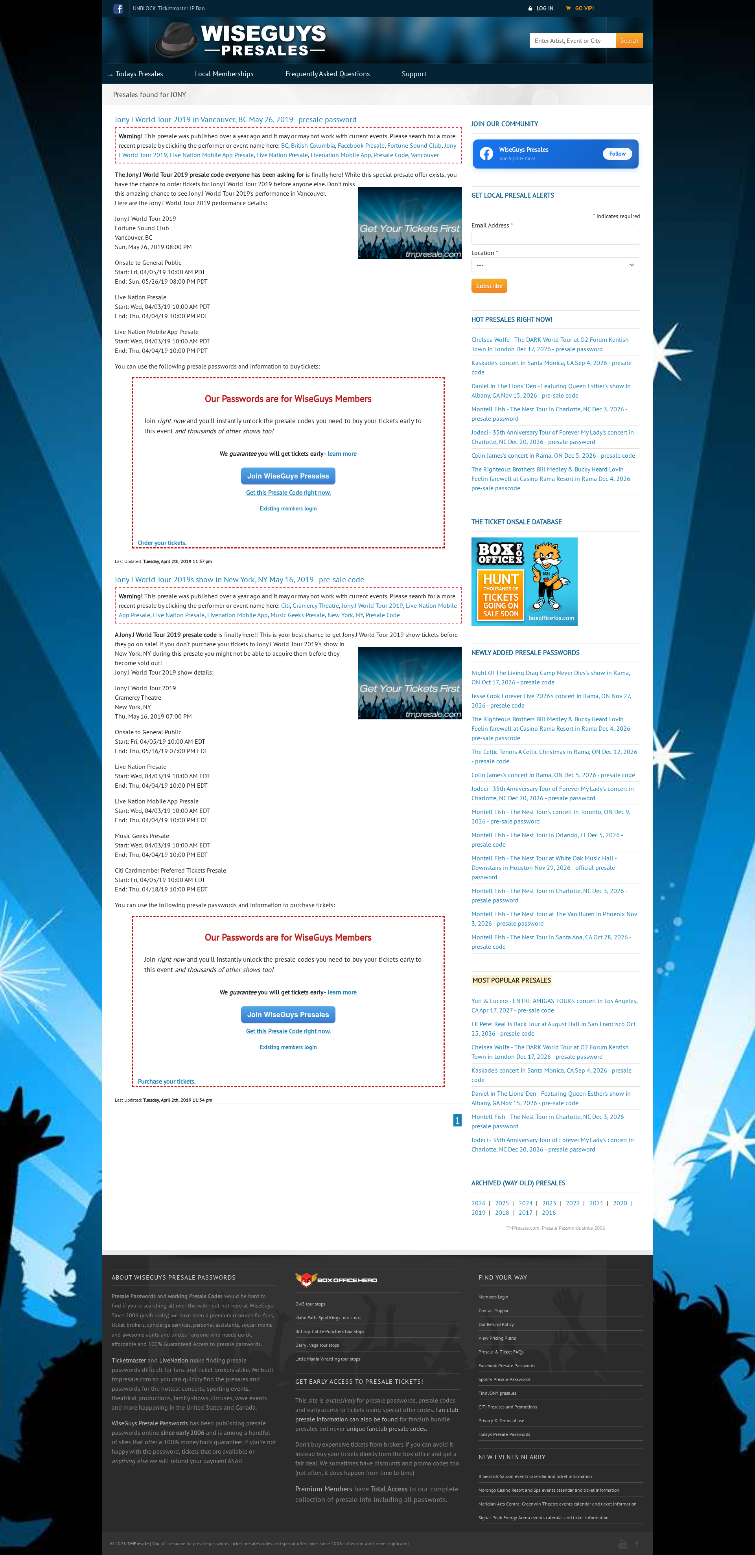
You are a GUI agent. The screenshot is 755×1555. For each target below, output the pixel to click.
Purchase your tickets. (166, 1081)
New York (340, 615)
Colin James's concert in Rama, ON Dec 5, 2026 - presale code (553, 455)
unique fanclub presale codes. (386, 1428)
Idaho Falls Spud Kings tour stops (328, 1317)
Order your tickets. (162, 542)
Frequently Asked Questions (327, 73)
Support (414, 73)
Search (630, 40)
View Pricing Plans (497, 1338)
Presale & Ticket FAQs (501, 1352)
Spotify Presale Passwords (504, 1379)
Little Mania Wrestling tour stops (327, 1359)
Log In (544, 8)
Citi (285, 605)
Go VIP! (584, 8)
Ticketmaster (129, 1360)
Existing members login (288, 508)
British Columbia (313, 145)
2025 (502, 1203)
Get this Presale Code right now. (288, 492)
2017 (525, 1212)
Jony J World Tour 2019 (372, 605)
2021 (596, 1203)
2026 (478, 1203)
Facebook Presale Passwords (507, 1365)
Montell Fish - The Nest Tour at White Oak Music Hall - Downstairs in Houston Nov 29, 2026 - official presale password (544, 867)
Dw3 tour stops (310, 1304)
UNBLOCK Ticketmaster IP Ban (169, 8)
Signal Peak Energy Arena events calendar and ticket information (544, 1517)
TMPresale (138, 1543)
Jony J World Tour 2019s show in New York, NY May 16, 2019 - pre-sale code (239, 579)
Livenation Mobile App (341, 155)
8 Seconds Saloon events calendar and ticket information (535, 1476)
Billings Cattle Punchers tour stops (329, 1331)
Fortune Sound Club (414, 145)
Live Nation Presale (282, 155)
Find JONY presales (497, 1393)
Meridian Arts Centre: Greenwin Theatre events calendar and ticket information (558, 1504)
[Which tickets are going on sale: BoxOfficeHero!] (336, 1280)
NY (359, 615)
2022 (573, 1203)
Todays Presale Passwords (504, 1434)
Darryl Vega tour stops (317, 1345)
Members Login (493, 1297)
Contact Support (494, 1310)
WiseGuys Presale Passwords (150, 1423)
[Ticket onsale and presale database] (524, 581)
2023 (549, 1203)
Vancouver (425, 155)
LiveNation (173, 1360)
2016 (549, 1212)
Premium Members (323, 1488)
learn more (342, 453)
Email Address (492, 225)
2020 (620, 1203)
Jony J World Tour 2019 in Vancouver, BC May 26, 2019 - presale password (236, 119)
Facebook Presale (361, 145)
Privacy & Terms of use (501, 1420)
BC (284, 145)
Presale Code (391, 155)
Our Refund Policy (496, 1324)
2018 (502, 1212)
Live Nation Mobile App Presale (212, 155)
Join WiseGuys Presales (288, 476)
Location (484, 253)
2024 (526, 1203)
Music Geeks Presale (298, 615)
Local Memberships (224, 73)
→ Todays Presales (135, 73)
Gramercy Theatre (316, 605)
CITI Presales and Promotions (508, 1407)
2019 (478, 1212)
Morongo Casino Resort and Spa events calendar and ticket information (549, 1490)
